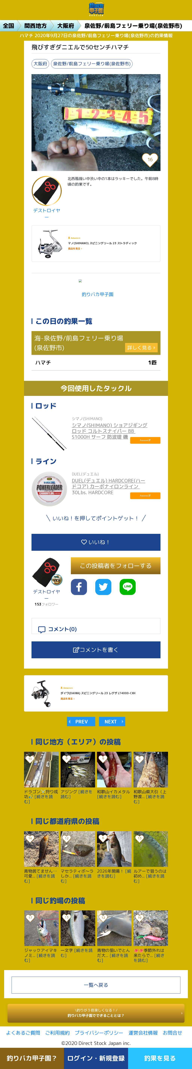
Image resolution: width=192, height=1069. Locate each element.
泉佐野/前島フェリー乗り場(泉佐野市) (133, 26)
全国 (8, 26)
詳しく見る (139, 347)
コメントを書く (99, 650)
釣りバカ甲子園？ (32, 1058)
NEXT (111, 721)
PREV (81, 721)
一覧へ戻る (96, 985)
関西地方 (35, 26)
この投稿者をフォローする (116, 566)
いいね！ (99, 542)
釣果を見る (160, 1058)
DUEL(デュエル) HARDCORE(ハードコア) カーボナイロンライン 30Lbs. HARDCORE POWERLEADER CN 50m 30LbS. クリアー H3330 (108, 492)
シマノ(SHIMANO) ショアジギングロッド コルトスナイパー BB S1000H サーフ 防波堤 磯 (109, 431)
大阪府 (65, 26)
